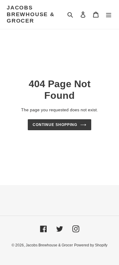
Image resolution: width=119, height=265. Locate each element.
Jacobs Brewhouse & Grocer (31, 14)
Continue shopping (55, 125)
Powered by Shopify (90, 245)
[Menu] (108, 14)
